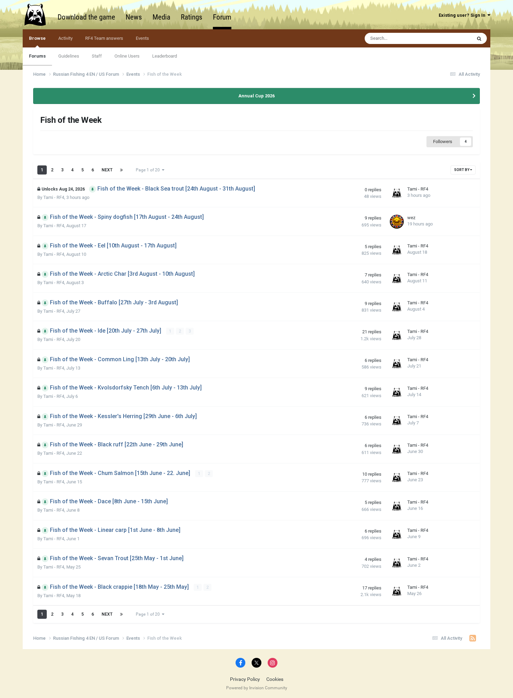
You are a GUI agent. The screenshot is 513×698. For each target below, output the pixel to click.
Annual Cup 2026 (256, 95)
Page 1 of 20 (149, 170)
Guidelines (68, 56)
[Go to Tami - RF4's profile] (397, 193)
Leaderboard (164, 56)
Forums (37, 56)
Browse (37, 38)
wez (411, 217)
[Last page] (121, 169)
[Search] (479, 38)
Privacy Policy (245, 679)
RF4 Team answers (104, 38)
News (134, 17)
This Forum (451, 38)
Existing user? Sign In (463, 15)
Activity (65, 38)
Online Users (127, 56)
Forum (222, 17)
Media (161, 17)
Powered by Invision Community (256, 687)
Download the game (86, 17)
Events (142, 38)
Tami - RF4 (53, 197)
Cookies (274, 679)
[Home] (38, 14)
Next (107, 170)
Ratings (191, 17)
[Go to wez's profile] (397, 222)
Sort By (462, 170)
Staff (97, 56)
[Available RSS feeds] (473, 638)
